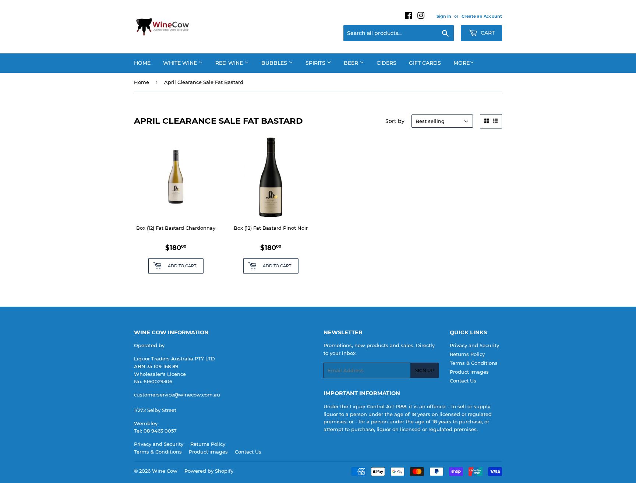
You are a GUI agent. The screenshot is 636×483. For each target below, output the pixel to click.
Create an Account (482, 16)
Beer (352, 63)
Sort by (394, 121)
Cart (487, 32)
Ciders (386, 63)
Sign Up (424, 370)
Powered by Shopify (208, 471)
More (461, 63)
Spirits (316, 63)
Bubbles (275, 63)
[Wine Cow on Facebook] (408, 17)
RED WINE (229, 63)
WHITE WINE (180, 63)
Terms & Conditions (474, 363)
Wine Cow (164, 471)
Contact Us (463, 381)
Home (142, 63)
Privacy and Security (474, 345)
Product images (469, 372)
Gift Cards (425, 63)
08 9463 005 (159, 431)
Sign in (444, 16)
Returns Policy (467, 354)
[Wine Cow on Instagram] (421, 17)
